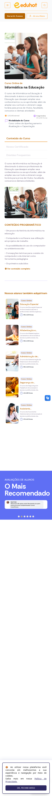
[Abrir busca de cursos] (44, 5)
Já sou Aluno (39, 16)
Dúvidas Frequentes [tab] (18, 155)
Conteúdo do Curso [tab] (18, 138)
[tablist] (26, 147)
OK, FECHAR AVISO (26, 787)
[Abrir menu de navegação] (7, 5)
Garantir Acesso (15, 16)
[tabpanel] (26, 216)
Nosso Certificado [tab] (17, 146)
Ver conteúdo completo (18, 268)
